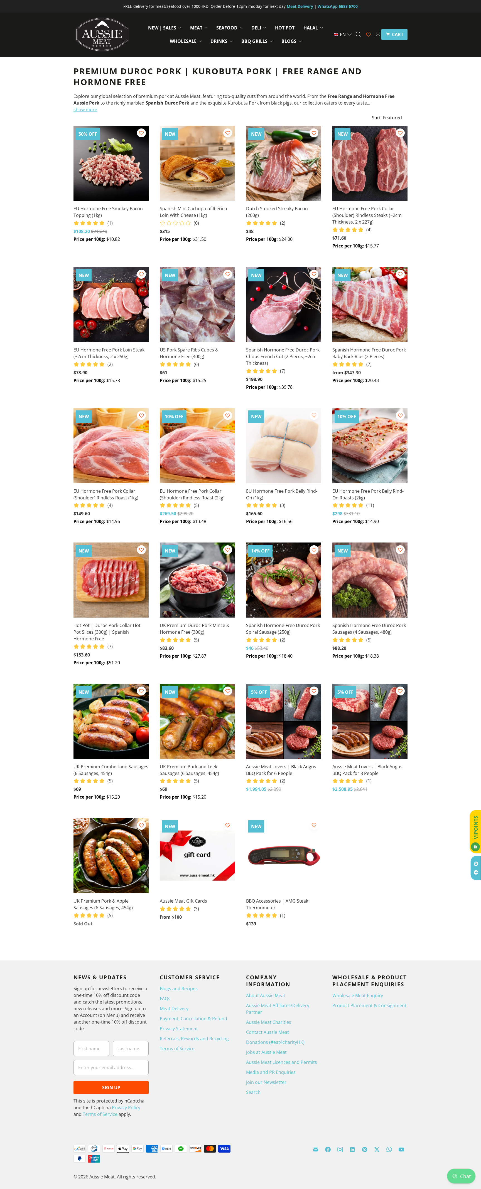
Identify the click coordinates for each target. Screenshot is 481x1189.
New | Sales (162, 28)
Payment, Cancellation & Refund (193, 1018)
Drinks (218, 41)
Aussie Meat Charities (268, 1022)
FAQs (165, 998)
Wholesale (183, 41)
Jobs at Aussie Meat (266, 1052)
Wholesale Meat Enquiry (357, 995)
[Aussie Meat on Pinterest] (365, 1150)
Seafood (226, 28)
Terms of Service (100, 1114)
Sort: (387, 118)
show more (85, 109)
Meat (196, 28)
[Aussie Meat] (102, 34)
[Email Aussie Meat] (316, 1150)
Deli (256, 28)
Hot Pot (285, 28)
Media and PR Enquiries (271, 1072)
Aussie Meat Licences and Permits (281, 1062)
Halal (310, 28)
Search (253, 1092)
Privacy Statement (179, 1028)
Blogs (288, 41)
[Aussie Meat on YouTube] (401, 1150)
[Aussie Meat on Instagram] (340, 1150)
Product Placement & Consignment (369, 1005)
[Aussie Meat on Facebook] (328, 1150)
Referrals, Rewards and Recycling (194, 1039)
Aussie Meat (102, 1177)
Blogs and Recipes (179, 988)
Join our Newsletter (266, 1082)
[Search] (358, 34)
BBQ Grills (254, 41)
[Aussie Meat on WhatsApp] (389, 1150)
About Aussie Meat (265, 995)
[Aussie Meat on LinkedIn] (352, 1150)
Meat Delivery (174, 1008)
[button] (343, 34)
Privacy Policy (126, 1107)
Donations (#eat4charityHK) (275, 1042)
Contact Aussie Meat (267, 1032)
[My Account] (378, 34)
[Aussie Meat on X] (377, 1150)
